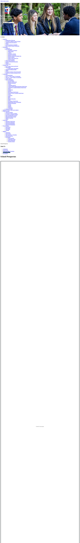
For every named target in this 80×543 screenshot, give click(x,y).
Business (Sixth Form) (12, 81)
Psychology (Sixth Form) (13, 101)
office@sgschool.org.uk (8, 33)
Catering (9, 52)
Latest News (8, 127)
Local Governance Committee (11, 44)
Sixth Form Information (10, 123)
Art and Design (11, 80)
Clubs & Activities (9, 112)
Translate (12, 23)
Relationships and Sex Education (14, 102)
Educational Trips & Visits (11, 116)
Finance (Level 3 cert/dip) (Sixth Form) (16, 93)
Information (5, 47)
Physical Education (12, 98)
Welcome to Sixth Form (10, 121)
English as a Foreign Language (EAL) (13, 73)
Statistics (9, 106)
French (9, 94)
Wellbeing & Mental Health (11, 69)
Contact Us (8, 48)
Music (9, 97)
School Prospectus (9, 135)
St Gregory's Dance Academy (11, 113)
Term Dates (8, 129)
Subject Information (9, 79)
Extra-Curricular (6, 111)
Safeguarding (8, 67)
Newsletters (8, 128)
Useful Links (8, 63)
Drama (9, 88)
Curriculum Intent (9, 75)
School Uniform (11, 57)
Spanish (9, 105)
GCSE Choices (9, 78)
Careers (9, 84)
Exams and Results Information (12, 61)
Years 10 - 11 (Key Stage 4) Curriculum (13, 77)
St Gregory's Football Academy (12, 114)
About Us (5, 39)
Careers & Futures (9, 109)
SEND (7, 70)
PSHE (9, 99)
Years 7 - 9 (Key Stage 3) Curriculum (13, 76)
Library (7, 119)
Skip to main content (4, 1)
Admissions (8, 132)
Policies (7, 62)
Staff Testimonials (11, 140)
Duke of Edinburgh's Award (11, 115)
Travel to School (11, 59)
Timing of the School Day (13, 58)
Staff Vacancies (11, 138)
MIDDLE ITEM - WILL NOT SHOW (10, 110)
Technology (10, 107)
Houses (7, 43)
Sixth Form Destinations (10, 124)
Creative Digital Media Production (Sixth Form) (17, 86)
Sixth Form (5, 120)
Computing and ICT (12, 85)
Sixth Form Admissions (10, 122)
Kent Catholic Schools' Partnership (12, 45)
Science (9, 104)
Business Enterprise (12, 83)
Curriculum (5, 74)
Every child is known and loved (12, 66)
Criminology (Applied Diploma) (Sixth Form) (17, 87)
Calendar (7, 130)
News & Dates (6, 125)
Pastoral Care (5, 65)
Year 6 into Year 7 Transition (11, 134)
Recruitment (8, 137)
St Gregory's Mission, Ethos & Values (13, 41)
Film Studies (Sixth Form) (13, 92)
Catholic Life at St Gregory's (11, 42)
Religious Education (12, 103)
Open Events (8, 133)
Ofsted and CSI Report (10, 60)
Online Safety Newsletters (13, 68)
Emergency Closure (12, 53)
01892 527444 (7, 34)
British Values (11, 51)
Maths (9, 96)
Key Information (9, 49)
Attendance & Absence (12, 50)
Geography (10, 95)
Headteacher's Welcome (10, 40)
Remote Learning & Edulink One (14, 56)
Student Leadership (9, 117)
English (9, 91)
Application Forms (11, 139)
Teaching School (11, 141)
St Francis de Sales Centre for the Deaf (13, 71)
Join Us (4, 131)
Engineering (10, 89)
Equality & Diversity (12, 55)
